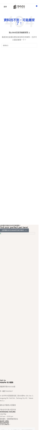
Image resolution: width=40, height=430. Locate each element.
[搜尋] (35, 45)
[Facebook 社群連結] (14, 1)
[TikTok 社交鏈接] (24, 1)
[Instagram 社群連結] (17, 1)
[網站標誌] (19, 7)
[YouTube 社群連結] (21, 1)
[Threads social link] (19, 1)
